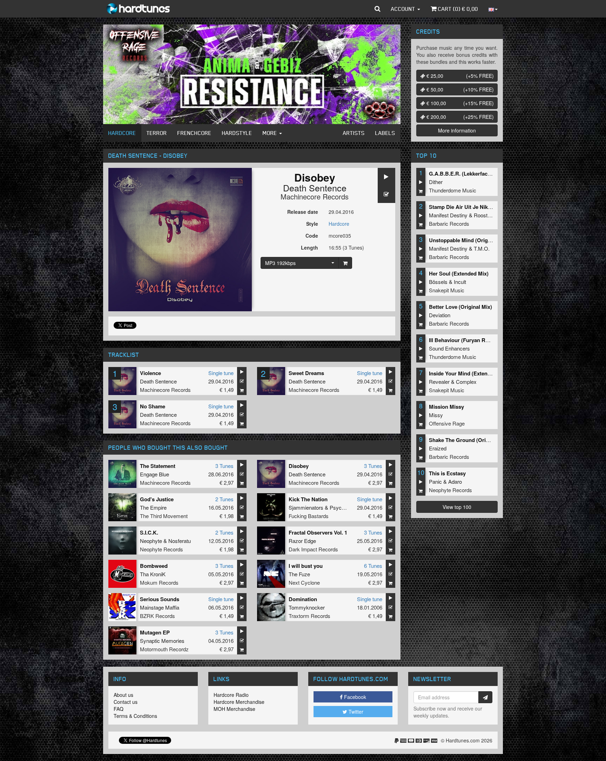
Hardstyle (237, 132)
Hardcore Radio (231, 694)
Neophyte (151, 540)
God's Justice (157, 499)
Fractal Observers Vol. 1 (318, 532)
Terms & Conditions (135, 715)
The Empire (153, 507)
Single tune (221, 372)
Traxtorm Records (309, 615)
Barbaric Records (449, 223)
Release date (302, 211)
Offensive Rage (447, 423)
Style (312, 223)
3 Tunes (224, 465)
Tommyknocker (307, 607)
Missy (436, 415)
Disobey (299, 466)
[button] (377, 9)
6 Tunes (373, 565)
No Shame (152, 406)
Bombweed (154, 566)
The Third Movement (164, 515)
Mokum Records (159, 582)
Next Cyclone (304, 582)
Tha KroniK (153, 574)
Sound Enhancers (449, 348)
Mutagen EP (155, 632)
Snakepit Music (446, 290)
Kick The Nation (308, 499)
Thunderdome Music (452, 190)
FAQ (118, 708)
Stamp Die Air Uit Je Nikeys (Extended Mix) (481, 207)
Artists (354, 132)
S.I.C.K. (149, 532)
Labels (385, 132)
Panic (435, 481)
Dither (436, 181)
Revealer (439, 381)
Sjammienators (306, 507)
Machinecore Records (315, 196)
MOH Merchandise (234, 708)
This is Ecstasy (447, 473)
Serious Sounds (159, 599)
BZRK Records (157, 615)
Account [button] (404, 8)
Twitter (355, 711)
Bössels (438, 281)
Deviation (439, 315)
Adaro (455, 481)
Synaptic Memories (162, 640)
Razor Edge (302, 540)
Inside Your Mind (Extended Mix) (469, 373)
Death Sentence (314, 187)
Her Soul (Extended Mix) (459, 273)
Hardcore (122, 132)
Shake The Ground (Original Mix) (469, 440)
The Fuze (299, 574)
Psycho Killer (345, 507)
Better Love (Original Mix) (460, 307)
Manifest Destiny (448, 215)
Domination (303, 599)
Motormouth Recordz (164, 649)
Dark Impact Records (313, 549)
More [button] (270, 132)
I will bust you (306, 566)
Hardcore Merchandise (239, 701)
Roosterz (484, 215)
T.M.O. (482, 248)
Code (311, 235)
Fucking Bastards (309, 515)
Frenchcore (194, 132)
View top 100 (457, 506)
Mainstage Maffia (159, 607)
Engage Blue (154, 474)
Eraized (437, 448)
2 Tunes (224, 499)
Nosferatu (179, 540)
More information (457, 130)
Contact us (125, 701)
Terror (157, 132)
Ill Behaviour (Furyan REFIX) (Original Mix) (481, 340)
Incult (460, 281)
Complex (466, 381)
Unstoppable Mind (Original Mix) (469, 240)
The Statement (157, 466)
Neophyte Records (161, 549)
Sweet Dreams (306, 373)
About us (123, 694)
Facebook (354, 696)
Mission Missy (446, 406)
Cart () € (457, 8)
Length (309, 247)
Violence (150, 373)
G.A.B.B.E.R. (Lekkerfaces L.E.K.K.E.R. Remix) (486, 173)
